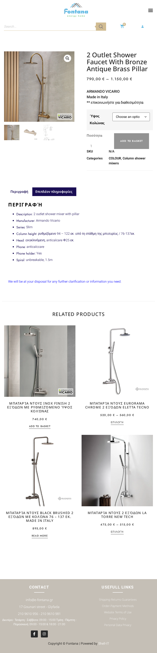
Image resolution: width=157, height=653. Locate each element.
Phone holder (25, 253)
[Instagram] (44, 633)
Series (20, 227)
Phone (20, 247)
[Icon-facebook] (34, 633)
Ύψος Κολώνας (97, 119)
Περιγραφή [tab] (19, 191)
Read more (40, 536)
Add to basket (131, 141)
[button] (150, 10)
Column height (26, 233)
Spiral (20, 260)
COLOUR (115, 158)
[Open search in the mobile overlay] (55, 27)
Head (20, 240)
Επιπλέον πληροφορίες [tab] (53, 191)
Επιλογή (117, 422)
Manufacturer (25, 220)
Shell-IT (103, 643)
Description (24, 214)
